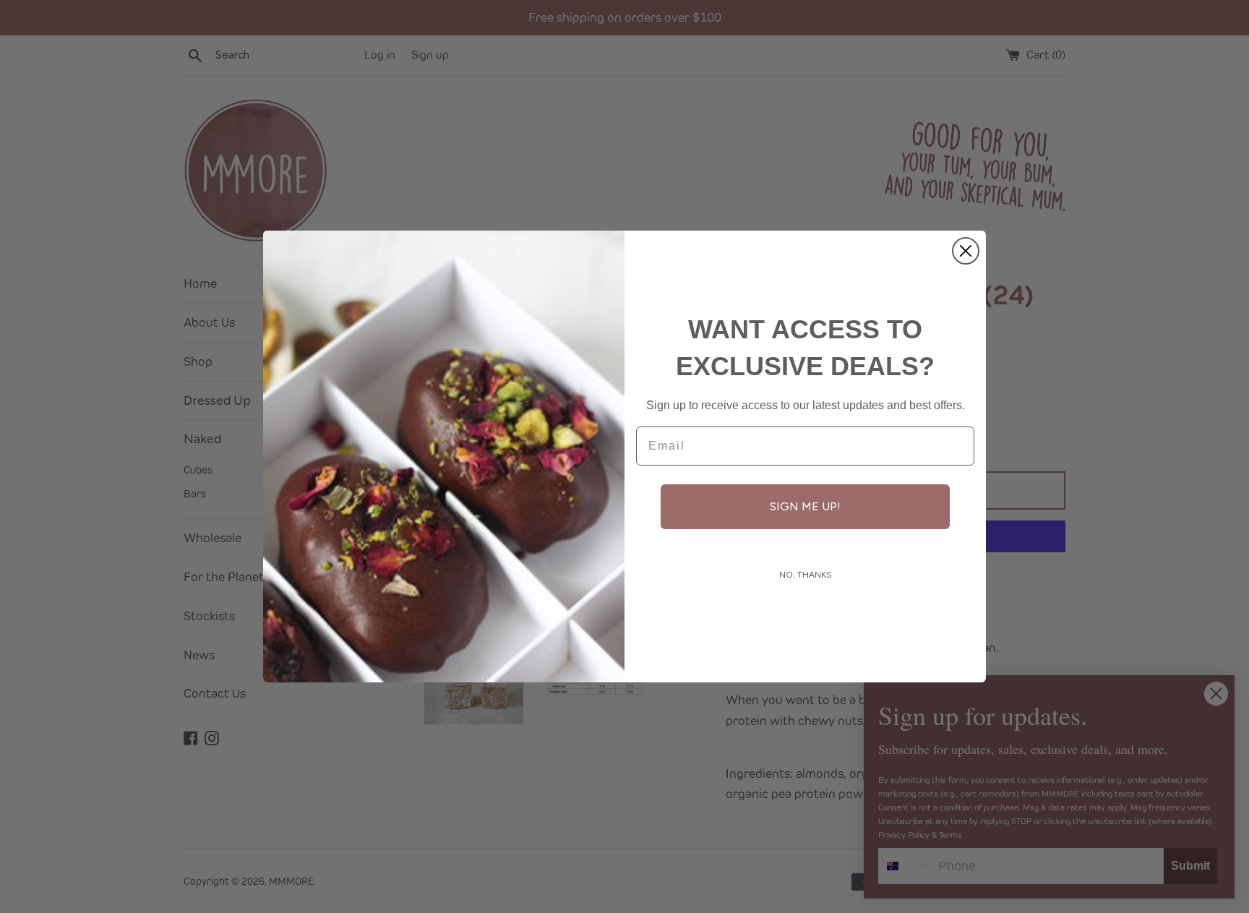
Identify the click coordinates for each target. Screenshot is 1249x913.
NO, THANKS (805, 575)
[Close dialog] (966, 251)
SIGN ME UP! (805, 506)
